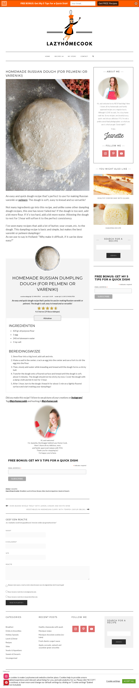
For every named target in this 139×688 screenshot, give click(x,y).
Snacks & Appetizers (52, 491)
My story (72, 56)
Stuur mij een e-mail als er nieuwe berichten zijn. (23, 597)
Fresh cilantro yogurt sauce (49, 641)
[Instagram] (6, 676)
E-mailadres (11, 542)
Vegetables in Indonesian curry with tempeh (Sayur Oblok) (56, 509)
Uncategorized (11, 658)
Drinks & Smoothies (13, 631)
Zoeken (113, 255)
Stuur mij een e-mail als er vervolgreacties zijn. (22, 592)
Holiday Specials (12, 635)
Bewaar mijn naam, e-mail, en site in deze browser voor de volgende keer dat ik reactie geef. (36, 585)
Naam (8, 531)
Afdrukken (47, 318)
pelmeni (22, 199)
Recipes (58, 56)
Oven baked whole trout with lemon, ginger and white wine (40, 506)
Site (7, 553)
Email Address (14, 468)
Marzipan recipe (45, 631)
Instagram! (77, 397)
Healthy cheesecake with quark (51, 627)
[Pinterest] (6, 682)
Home (47, 56)
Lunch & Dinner (31, 491)
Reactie (9, 564)
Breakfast (23, 491)
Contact (84, 56)
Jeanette (14, 489)
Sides (43, 491)
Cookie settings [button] (113, 681)
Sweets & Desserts (64, 491)
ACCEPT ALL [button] (129, 681)
